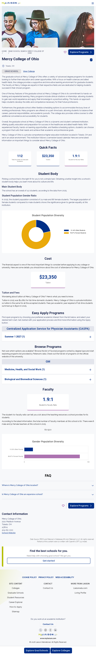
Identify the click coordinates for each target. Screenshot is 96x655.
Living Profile (80, 593)
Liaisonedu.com (80, 588)
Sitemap (15, 611)
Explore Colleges (61, 650)
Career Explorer (16, 602)
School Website (8, 533)
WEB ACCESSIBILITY (64, 577)
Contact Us (48, 588)
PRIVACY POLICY (46, 577)
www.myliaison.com (48, 638)
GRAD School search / (17, 52)
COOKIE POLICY (29, 577)
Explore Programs (79, 52)
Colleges (16, 588)
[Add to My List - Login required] (65, 52)
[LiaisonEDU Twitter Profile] (40, 630)
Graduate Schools (16, 593)
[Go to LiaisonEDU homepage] (11, 3)
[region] (48, 287)
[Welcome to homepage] (48, 634)
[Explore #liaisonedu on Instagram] (45, 630)
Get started (49, 560)
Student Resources (15, 597)
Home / (4, 52)
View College (29, 71)
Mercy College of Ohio (36, 52)
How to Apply (15, 607)
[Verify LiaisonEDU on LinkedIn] (55, 630)
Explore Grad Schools (37, 650)
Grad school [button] (11, 71)
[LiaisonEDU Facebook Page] (50, 630)
